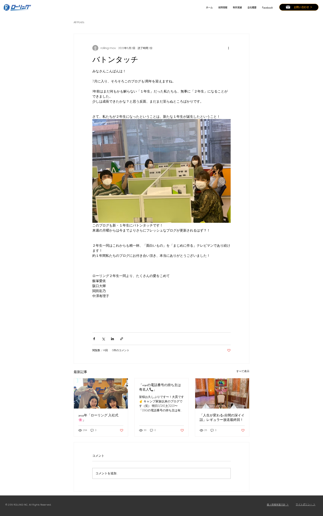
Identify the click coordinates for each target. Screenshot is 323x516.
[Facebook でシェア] (94, 339)
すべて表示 (242, 371)
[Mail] (288, 7)
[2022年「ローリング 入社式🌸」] (101, 393)
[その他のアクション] (228, 48)
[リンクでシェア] (121, 339)
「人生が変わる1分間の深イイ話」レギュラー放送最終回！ (222, 417)
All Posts (79, 22)
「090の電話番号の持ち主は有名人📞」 (160, 387)
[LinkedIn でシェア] (112, 339)
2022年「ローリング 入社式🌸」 (98, 417)
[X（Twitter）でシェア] (103, 339)
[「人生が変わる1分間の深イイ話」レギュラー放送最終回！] (222, 393)
